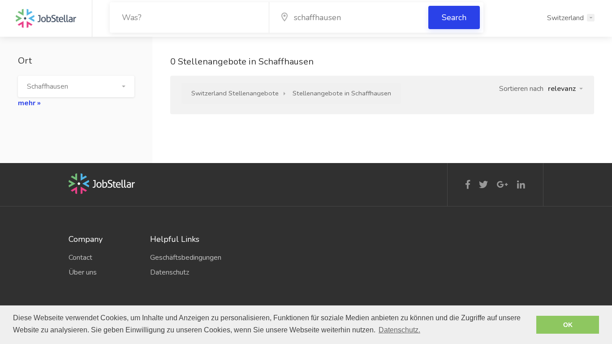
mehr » (29, 103)
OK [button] (568, 324)
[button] (76, 86)
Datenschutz (169, 272)
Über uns (83, 272)
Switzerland (565, 18)
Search (454, 17)
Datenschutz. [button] (399, 330)
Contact (80, 257)
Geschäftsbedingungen (184, 257)
